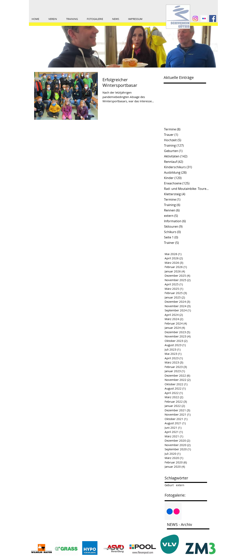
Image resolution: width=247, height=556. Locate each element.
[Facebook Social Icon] (212, 18)
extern (180, 485)
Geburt (169, 485)
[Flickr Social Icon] (173, 511)
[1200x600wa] (203, 18)
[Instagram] (195, 18)
